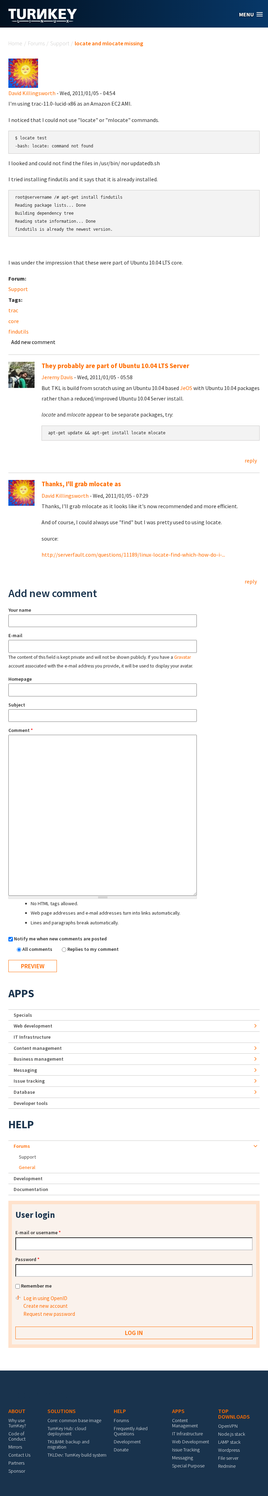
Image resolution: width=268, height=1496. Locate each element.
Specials (23, 1015)
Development (28, 1178)
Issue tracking (29, 1081)
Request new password (49, 1314)
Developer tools (31, 1103)
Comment (20, 730)
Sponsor (16, 1471)
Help (21, 1124)
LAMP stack (229, 1442)
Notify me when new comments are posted (60, 939)
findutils (18, 331)
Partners (16, 1463)
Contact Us (19, 1455)
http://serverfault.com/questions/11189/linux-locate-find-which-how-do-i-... (133, 554)
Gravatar (182, 657)
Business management (39, 1059)
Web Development (190, 1441)
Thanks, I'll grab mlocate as (81, 484)
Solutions (61, 1410)
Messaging (25, 1070)
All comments (37, 949)
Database (24, 1092)
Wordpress (229, 1450)
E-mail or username (38, 1232)
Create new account (45, 1306)
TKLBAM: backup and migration (68, 1444)
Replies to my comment (93, 949)
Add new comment (33, 341)
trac (13, 310)
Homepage (20, 679)
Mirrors (15, 1447)
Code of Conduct (16, 1436)
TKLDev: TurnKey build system (76, 1455)
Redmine (227, 1466)
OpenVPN (228, 1426)
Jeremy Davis (57, 377)
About (16, 1410)
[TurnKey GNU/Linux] (42, 20)
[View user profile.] (23, 72)
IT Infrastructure (32, 1037)
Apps (21, 993)
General (27, 1167)
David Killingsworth (31, 93)
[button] (251, 14)
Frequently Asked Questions (131, 1431)
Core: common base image (74, 1420)
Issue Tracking (186, 1450)
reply (251, 460)
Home (15, 43)
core (13, 321)
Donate (121, 1450)
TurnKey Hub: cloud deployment (66, 1431)
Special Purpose (188, 1466)
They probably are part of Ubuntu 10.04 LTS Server (115, 366)
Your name (19, 610)
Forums (36, 43)
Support (59, 43)
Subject (16, 705)
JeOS (186, 387)
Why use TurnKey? (17, 1423)
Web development (33, 1026)
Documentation (31, 1189)
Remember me (36, 1286)
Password (27, 1259)
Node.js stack (231, 1434)
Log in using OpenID (45, 1298)
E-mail (15, 635)
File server (228, 1458)
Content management (38, 1048)
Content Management (185, 1423)
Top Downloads (234, 1413)
